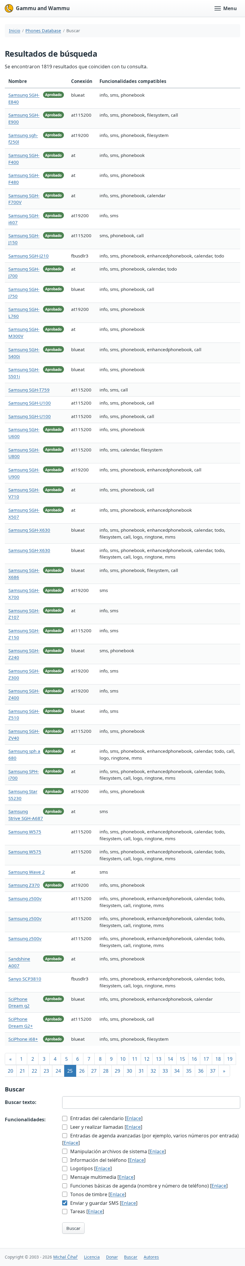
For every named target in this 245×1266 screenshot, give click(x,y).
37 (212, 1071)
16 (194, 1059)
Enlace (133, 1118)
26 (82, 1071)
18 (218, 1059)
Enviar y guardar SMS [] (103, 1203)
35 (189, 1071)
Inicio (14, 30)
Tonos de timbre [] (97, 1194)
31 (141, 1071)
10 (122, 1059)
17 (206, 1059)
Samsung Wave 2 (26, 872)
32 (153, 1071)
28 (105, 1071)
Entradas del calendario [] (106, 1118)
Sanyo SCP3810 (24, 979)
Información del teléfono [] (107, 1160)
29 (117, 1071)
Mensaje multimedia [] (102, 1177)
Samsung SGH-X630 (29, 530)
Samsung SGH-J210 (28, 256)
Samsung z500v (25, 898)
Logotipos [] (90, 1168)
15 (182, 1059)
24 (58, 1071)
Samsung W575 (24, 832)
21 (22, 1071)
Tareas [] (86, 1211)
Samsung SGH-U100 (29, 403)
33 (165, 1071)
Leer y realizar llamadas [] (105, 1127)
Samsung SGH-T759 (29, 390)
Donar (112, 1257)
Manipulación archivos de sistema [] (117, 1151)
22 (34, 1071)
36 (200, 1071)
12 (146, 1059)
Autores (151, 1257)
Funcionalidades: (25, 1119)
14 (170, 1059)
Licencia (92, 1257)
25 (70, 1071)
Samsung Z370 (24, 885)
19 (229, 1059)
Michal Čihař (65, 1257)
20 (10, 1071)
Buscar (73, 1228)
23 (46, 1071)
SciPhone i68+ (23, 1039)
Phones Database (43, 30)
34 (177, 1071)
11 (134, 1059)
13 (158, 1059)
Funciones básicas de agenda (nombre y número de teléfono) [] (148, 1185)
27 (94, 1071)
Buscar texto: (20, 1102)
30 (129, 1071)
